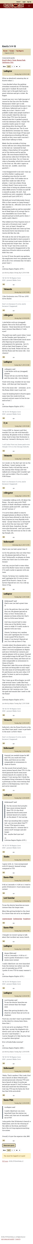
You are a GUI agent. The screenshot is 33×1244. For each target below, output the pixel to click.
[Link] (14, 284)
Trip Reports (20, 51)
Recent (5, 51)
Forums (12, 51)
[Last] (19, 66)
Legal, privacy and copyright (7, 1239)
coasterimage (7, 919)
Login (24, 2)
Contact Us (17, 1239)
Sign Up (29, 2)
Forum (18, 2)
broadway (27, 919)
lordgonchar (17, 919)
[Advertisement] (16, 26)
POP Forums (5, 1161)
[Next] (16, 66)
